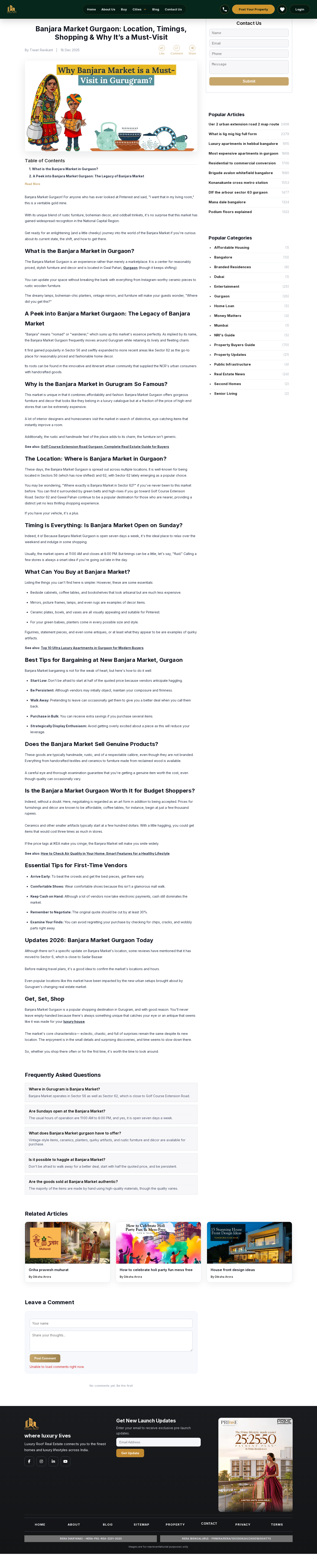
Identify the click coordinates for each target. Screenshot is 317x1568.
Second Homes (227, 384)
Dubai (218, 276)
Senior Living (225, 393)
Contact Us (173, 9)
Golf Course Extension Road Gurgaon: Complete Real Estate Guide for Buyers (105, 447)
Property (175, 1524)
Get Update (130, 1453)
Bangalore (222, 257)
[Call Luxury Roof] (224, 9)
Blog (155, 9)
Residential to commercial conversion (242, 163)
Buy (124, 9)
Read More (32, 184)
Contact (209, 1523)
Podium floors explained (230, 212)
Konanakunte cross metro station (238, 182)
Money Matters (227, 315)
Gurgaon (130, 268)
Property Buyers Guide (234, 345)
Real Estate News (229, 374)
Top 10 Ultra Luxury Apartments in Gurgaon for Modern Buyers (92, 648)
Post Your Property (253, 9)
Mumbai (220, 325)
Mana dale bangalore (227, 202)
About (74, 1524)
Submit (249, 81)
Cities (137, 9)
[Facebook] (29, 1461)
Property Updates (229, 354)
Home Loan (223, 306)
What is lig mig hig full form (233, 134)
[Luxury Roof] (12, 9)
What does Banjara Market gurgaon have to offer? (75, 1133)
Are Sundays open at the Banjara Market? (67, 1111)
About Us (108, 9)
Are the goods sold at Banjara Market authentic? (73, 1181)
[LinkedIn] (53, 1461)
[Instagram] (41, 1461)
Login (299, 9)
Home (91, 9)
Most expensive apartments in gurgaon (243, 153)
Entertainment (226, 286)
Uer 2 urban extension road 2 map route (244, 124)
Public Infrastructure (232, 364)
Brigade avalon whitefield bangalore (241, 173)
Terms (277, 1524)
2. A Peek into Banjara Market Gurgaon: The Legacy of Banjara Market (86, 176)
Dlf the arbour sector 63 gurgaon (238, 192)
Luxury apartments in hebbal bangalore (243, 143)
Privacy (243, 1524)
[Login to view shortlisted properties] (282, 9)
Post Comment (45, 1358)
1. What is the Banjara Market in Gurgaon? (63, 169)
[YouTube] (65, 1461)
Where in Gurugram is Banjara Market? (64, 1089)
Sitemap (141, 1524)
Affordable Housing (231, 247)
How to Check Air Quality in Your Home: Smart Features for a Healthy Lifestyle (105, 853)
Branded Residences (232, 267)
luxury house (74, 1021)
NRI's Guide (224, 335)
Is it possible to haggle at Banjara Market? (67, 1159)
